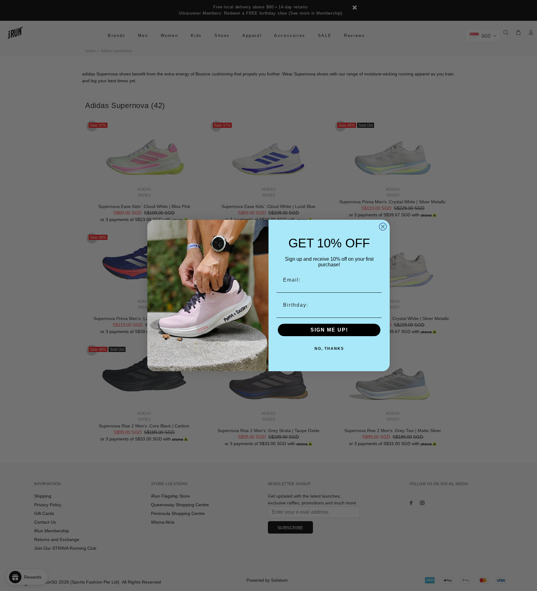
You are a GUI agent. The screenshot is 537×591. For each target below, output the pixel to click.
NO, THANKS (329, 348)
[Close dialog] (383, 226)
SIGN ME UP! (329, 329)
